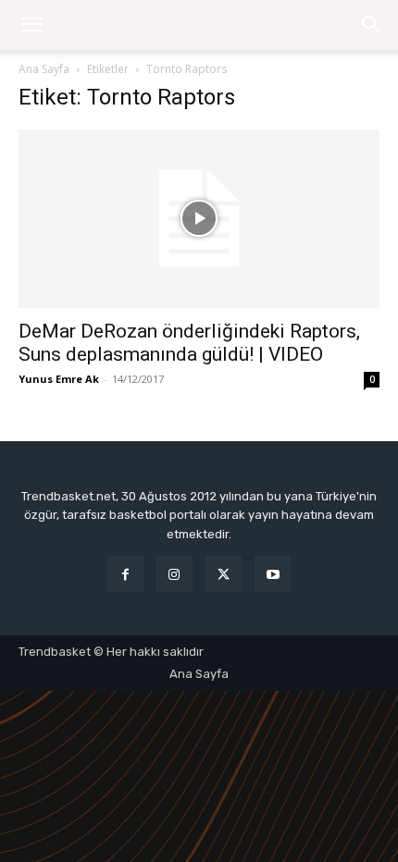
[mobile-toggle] (31, 25)
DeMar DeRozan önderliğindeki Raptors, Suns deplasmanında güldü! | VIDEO (189, 342)
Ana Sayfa (44, 69)
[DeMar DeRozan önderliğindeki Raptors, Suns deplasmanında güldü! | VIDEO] (199, 218)
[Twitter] (223, 574)
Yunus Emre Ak (59, 379)
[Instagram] (174, 574)
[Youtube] (273, 574)
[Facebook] (125, 574)
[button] (372, 25)
